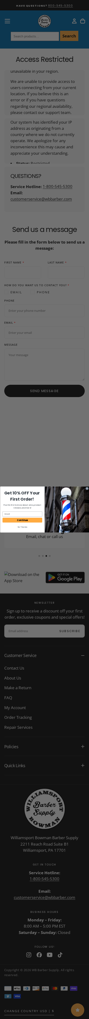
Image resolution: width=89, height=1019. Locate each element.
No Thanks (22, 527)
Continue (22, 520)
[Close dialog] (87, 488)
